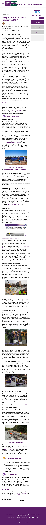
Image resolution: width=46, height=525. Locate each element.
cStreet (32, 519)
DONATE (4, 102)
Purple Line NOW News (13, 142)
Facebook (23, 493)
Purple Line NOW (16, 110)
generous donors (14, 50)
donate (21, 47)
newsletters (7, 449)
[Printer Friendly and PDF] (5, 14)
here (16, 222)
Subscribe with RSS (37, 37)
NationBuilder (19, 519)
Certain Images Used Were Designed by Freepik (23, 522)
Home (3, 10)
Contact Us (37, 27)
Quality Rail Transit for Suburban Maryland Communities (30, 4)
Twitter (17, 493)
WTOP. (25, 404)
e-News (37, 32)
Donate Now (37, 22)
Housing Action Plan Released (11, 238)
